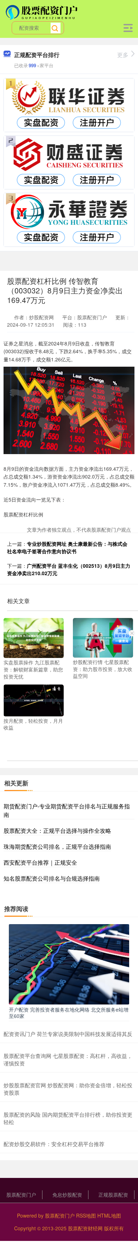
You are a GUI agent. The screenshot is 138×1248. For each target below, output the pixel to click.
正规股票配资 (113, 1194)
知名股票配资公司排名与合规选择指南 (52, 878)
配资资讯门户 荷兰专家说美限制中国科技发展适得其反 (68, 1033)
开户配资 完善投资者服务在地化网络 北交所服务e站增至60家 (68, 1012)
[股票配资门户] (42, 11)
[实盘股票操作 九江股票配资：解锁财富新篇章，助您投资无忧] (34, 637)
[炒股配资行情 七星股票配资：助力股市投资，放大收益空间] (103, 637)
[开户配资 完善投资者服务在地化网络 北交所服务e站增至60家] (69, 963)
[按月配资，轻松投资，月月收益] (34, 699)
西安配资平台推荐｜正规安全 (40, 862)
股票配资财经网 (85, 1228)
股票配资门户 (21, 1194)
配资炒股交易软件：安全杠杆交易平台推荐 (54, 1143)
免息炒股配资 (67, 1194)
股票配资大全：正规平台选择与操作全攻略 (57, 830)
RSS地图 (86, 1215)
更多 (122, 55)
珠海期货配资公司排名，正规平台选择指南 (57, 846)
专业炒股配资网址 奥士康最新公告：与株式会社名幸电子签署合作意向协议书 (67, 547)
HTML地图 (109, 1215)
